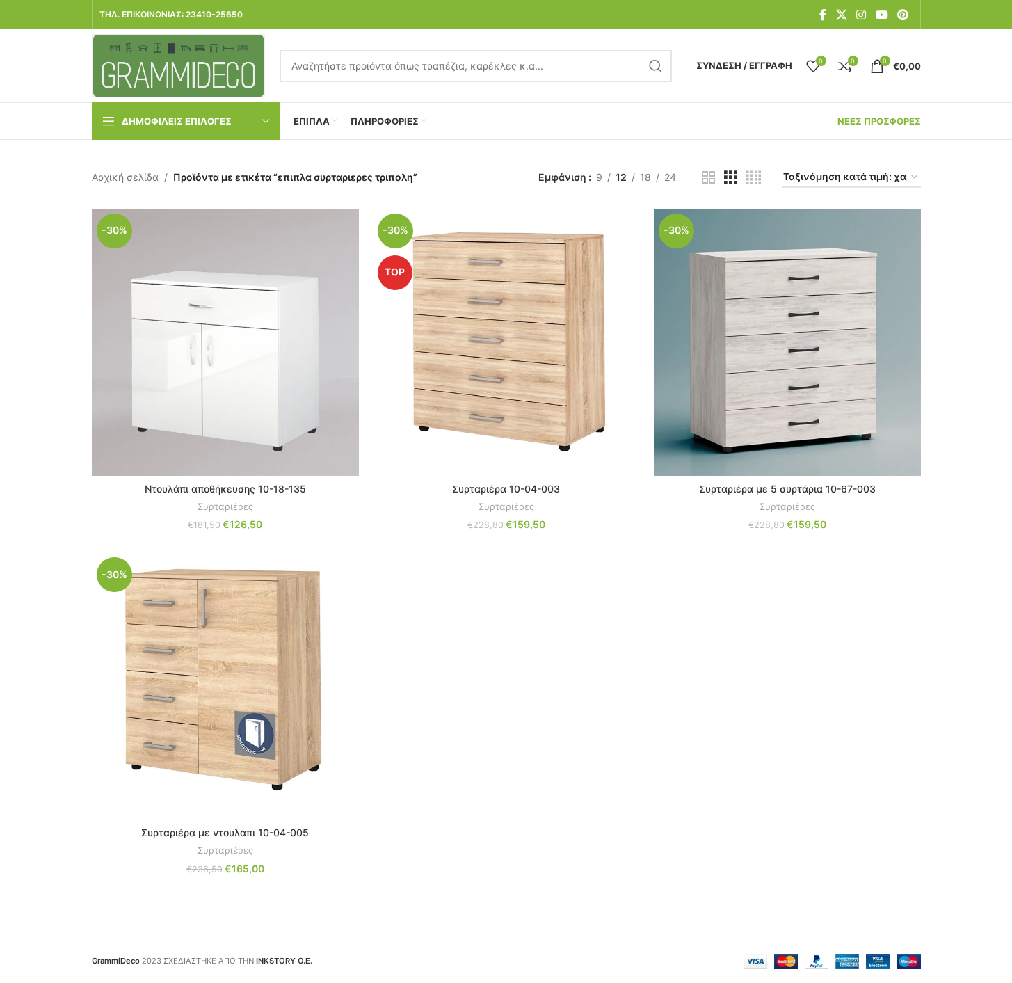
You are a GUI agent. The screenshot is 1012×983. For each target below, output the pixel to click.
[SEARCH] (656, 66)
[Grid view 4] (753, 177)
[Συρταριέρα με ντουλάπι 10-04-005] (225, 686)
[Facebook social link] (822, 14)
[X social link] (841, 14)
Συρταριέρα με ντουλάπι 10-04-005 (225, 832)
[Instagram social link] (861, 14)
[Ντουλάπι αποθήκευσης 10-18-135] (225, 342)
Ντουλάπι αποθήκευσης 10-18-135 (225, 489)
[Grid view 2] (708, 177)
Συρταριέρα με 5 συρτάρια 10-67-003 (787, 489)
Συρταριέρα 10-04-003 (506, 489)
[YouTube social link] (881, 14)
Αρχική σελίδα (125, 177)
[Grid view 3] (730, 177)
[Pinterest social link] (902, 14)
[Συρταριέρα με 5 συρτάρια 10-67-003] (787, 342)
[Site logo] (179, 64)
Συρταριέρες (225, 506)
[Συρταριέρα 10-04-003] (506, 342)
